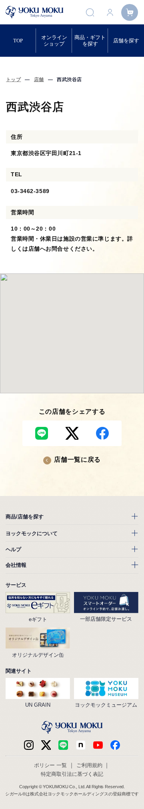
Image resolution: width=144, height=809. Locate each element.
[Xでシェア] (72, 433)
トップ (13, 79)
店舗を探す (126, 41)
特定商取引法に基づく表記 (72, 774)
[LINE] (63, 745)
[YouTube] (98, 745)
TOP (18, 41)
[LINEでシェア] (41, 433)
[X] (46, 745)
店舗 (39, 79)
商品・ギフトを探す (90, 40)
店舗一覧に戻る (77, 459)
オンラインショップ (54, 40)
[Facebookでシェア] (102, 433)
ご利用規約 (89, 765)
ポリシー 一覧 (50, 765)
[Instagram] (29, 745)
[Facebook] (81, 745)
